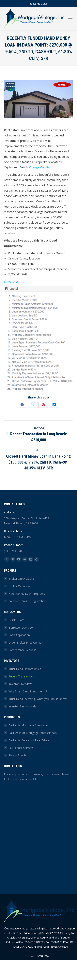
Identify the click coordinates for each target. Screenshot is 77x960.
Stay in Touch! (17, 755)
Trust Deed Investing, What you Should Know (37, 699)
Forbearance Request (22, 650)
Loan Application (19, 635)
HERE (36, 779)
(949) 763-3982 (38, 3)
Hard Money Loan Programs (26, 593)
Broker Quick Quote (21, 578)
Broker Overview (19, 586)
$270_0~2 (11, 282)
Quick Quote (16, 620)
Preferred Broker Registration (27, 601)
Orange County (39, 167)
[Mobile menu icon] (70, 18)
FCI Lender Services (21, 748)
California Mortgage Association (29, 725)
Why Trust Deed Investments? (27, 691)
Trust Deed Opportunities (24, 669)
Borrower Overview (20, 627)
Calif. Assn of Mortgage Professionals (32, 733)
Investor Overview (20, 684)
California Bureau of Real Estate (28, 740)
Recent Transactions (21, 676)
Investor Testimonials (22, 706)
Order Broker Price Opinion (25, 642)
